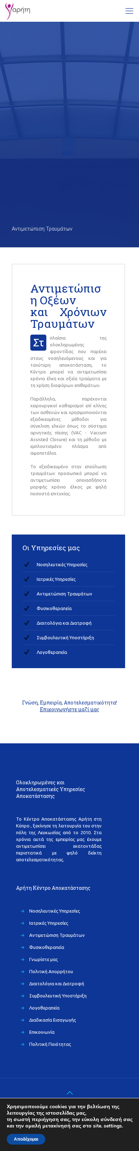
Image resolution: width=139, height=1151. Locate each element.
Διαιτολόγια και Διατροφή (64, 622)
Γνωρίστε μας (43, 959)
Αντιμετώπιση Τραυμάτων (64, 593)
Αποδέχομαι (26, 1139)
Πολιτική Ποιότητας (50, 1044)
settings (113, 1126)
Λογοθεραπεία (52, 652)
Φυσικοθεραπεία (54, 608)
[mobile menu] (129, 11)
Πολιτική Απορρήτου (51, 971)
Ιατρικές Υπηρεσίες (56, 579)
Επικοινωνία (42, 1031)
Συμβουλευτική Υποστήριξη (65, 637)
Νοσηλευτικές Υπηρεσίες (62, 564)
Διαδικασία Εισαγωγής (52, 1019)
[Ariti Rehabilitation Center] (17, 11)
